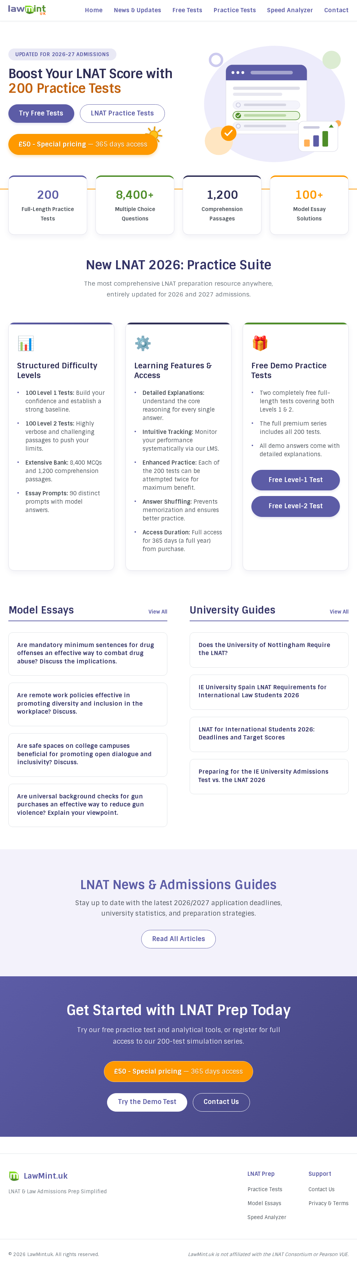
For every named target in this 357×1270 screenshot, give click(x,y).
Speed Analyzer (290, 10)
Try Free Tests (41, 113)
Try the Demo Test (147, 1102)
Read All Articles (178, 939)
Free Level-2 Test (295, 506)
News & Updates (137, 10)
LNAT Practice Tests (122, 113)
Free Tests (187, 10)
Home (93, 10)
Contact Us (221, 1102)
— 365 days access (82, 144)
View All (158, 612)
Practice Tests (234, 10)
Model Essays (264, 1203)
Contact (336, 10)
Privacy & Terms (329, 1203)
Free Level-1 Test (295, 480)
